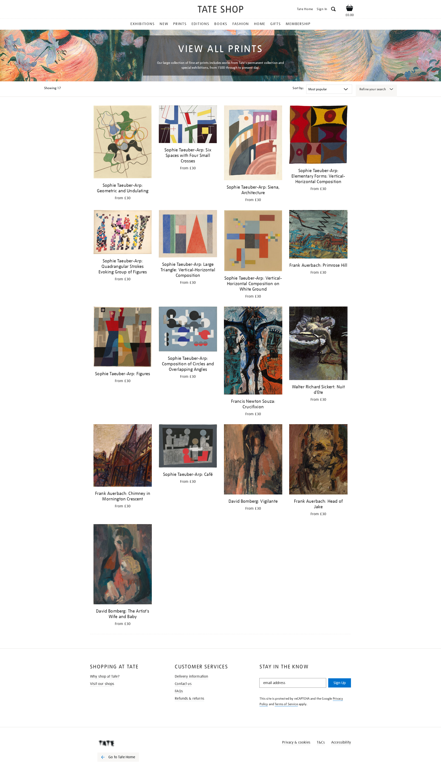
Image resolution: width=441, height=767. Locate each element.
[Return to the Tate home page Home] (220, 10)
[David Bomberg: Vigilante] (253, 460)
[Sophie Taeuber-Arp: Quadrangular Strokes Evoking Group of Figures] (122, 233)
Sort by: (298, 88)
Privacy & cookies (296, 742)
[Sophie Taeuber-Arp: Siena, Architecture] (253, 143)
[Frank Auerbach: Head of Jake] (318, 460)
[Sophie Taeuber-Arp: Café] (188, 446)
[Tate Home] (126, 743)
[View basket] (349, 9)
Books (220, 24)
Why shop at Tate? (104, 676)
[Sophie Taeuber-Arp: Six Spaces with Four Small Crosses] (188, 125)
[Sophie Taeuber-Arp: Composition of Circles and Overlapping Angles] (188, 330)
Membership (298, 24)
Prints (180, 24)
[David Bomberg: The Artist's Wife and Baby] (122, 565)
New (164, 24)
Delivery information (191, 676)
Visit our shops (102, 684)
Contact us (183, 684)
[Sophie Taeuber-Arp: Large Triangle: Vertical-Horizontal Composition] (188, 234)
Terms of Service (286, 704)
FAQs (179, 691)
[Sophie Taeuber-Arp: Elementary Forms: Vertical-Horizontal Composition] (318, 135)
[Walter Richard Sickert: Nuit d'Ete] (318, 344)
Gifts (275, 24)
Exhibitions (142, 24)
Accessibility (341, 742)
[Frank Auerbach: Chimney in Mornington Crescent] (122, 456)
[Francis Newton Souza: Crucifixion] (253, 351)
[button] (333, 10)
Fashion (240, 24)
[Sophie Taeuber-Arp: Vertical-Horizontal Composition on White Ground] (253, 241)
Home (259, 24)
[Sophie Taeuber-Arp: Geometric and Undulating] (122, 142)
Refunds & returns (189, 698)
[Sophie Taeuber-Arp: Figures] (122, 338)
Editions (200, 24)
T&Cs (321, 742)
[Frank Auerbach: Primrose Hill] (318, 235)
